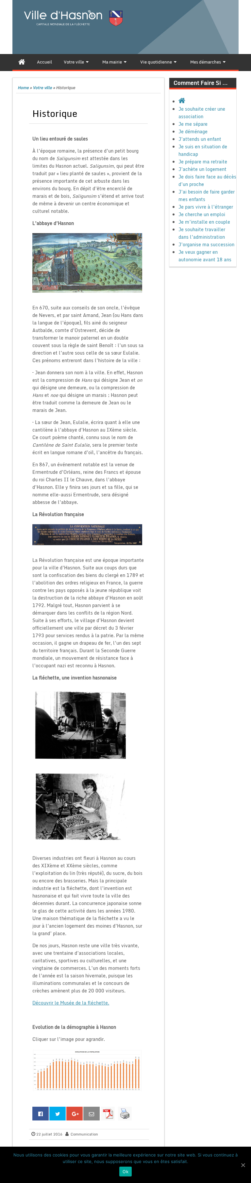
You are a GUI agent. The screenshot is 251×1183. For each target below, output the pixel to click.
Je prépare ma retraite (202, 161)
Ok (125, 1171)
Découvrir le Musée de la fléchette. (70, 1003)
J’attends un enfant (199, 139)
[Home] (21, 62)
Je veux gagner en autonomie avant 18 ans (204, 255)
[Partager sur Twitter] (57, 1113)
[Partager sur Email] (91, 1113)
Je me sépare (193, 124)
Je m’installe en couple (204, 222)
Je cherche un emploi (201, 214)
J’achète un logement (202, 169)
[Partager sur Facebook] (40, 1113)
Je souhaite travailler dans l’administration (201, 233)
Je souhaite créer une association (201, 112)
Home (23, 87)
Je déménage (193, 131)
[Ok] (243, 1165)
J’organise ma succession (206, 244)
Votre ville (42, 87)
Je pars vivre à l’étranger (205, 207)
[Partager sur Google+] (74, 1113)
